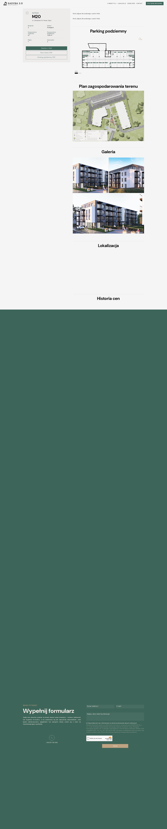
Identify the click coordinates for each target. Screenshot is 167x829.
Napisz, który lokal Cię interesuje (98, 714)
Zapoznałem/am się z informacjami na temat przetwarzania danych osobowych (112, 723)
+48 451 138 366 (52, 741)
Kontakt (139, 3)
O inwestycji (111, 3)
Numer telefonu (93, 706)
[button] (90, 175)
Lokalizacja (122, 3)
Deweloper (131, 3)
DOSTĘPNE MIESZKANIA (154, 3)
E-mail (119, 706)
